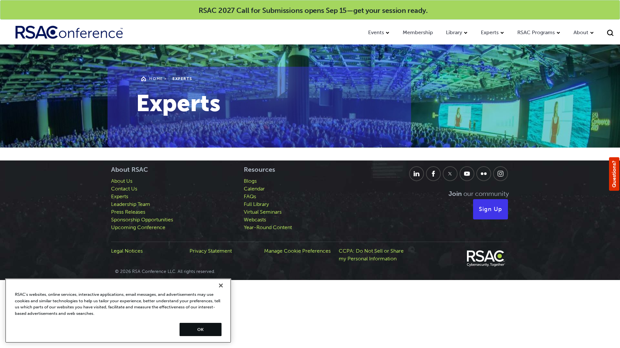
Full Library (256, 204)
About (581, 32)
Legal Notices (127, 251)
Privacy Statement (211, 251)
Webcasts (255, 220)
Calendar (254, 189)
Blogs (250, 181)
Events (376, 32)
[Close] (221, 285)
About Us (121, 181)
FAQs (250, 196)
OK (200, 329)
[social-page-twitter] (450, 173)
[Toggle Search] (610, 33)
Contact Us (124, 189)
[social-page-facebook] (433, 173)
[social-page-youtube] (467, 173)
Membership (418, 32)
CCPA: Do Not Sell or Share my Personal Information (371, 255)
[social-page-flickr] (483, 173)
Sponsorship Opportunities (142, 220)
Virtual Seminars (263, 212)
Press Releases (128, 212)
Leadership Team (130, 204)
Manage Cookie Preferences (297, 251)
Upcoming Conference (138, 227)
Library (454, 32)
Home (156, 78)
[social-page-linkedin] (416, 173)
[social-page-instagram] (500, 173)
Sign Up (490, 209)
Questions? (614, 174)
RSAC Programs (536, 32)
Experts (490, 32)
